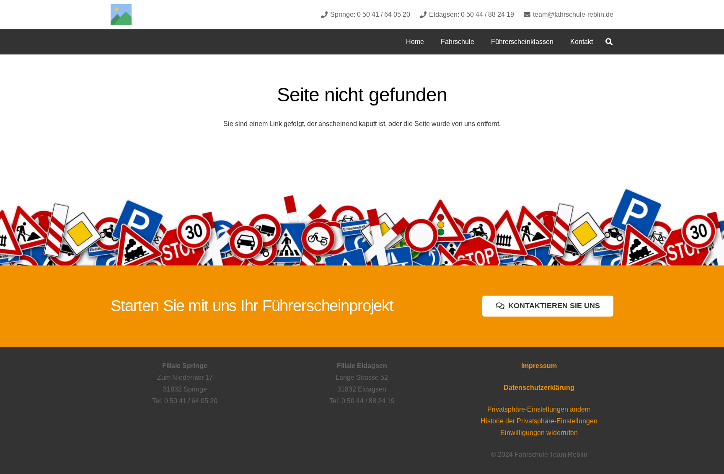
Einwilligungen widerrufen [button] (539, 432)
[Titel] (121, 14)
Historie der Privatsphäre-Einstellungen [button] (539, 421)
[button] (480, 42)
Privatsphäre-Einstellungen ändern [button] (539, 409)
